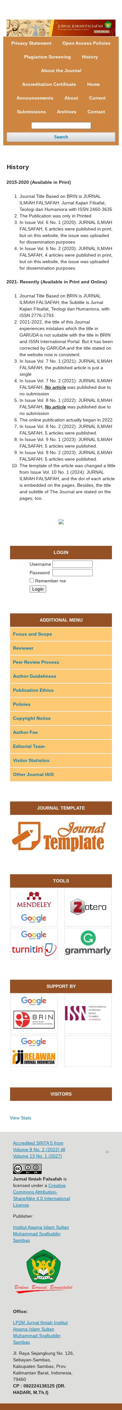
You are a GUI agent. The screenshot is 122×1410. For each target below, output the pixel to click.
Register (86, 4)
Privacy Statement (31, 43)
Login (107, 4)
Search (61, 137)
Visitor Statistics (31, 760)
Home (93, 84)
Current (97, 98)
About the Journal (61, 70)
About (71, 98)
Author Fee (25, 732)
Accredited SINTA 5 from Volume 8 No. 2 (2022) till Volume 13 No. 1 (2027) (39, 1149)
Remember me (50, 580)
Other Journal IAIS (33, 774)
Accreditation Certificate (49, 84)
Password (40, 572)
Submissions (31, 111)
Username (40, 564)
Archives (66, 111)
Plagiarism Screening (47, 56)
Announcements (35, 98)
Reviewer (23, 648)
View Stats (20, 1117)
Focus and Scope (32, 634)
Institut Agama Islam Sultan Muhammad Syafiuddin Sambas (41, 1234)
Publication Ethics (33, 690)
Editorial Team (29, 746)
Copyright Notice (32, 718)
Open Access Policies (86, 43)
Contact (96, 111)
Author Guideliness (34, 676)
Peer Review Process (36, 662)
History (90, 56)
